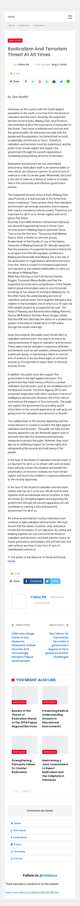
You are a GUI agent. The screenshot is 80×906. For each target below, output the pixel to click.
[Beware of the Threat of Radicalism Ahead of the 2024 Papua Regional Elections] (25, 695)
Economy (20, 851)
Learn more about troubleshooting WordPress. (32, 892)
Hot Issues (20, 830)
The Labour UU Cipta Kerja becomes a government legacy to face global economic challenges (56, 645)
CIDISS (11, 16)
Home (17, 823)
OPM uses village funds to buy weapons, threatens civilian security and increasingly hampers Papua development (24, 647)
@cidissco (48, 875)
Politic (18, 844)
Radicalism (15, 40)
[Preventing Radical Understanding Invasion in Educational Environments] (55, 695)
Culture (18, 858)
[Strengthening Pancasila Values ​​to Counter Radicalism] (25, 745)
